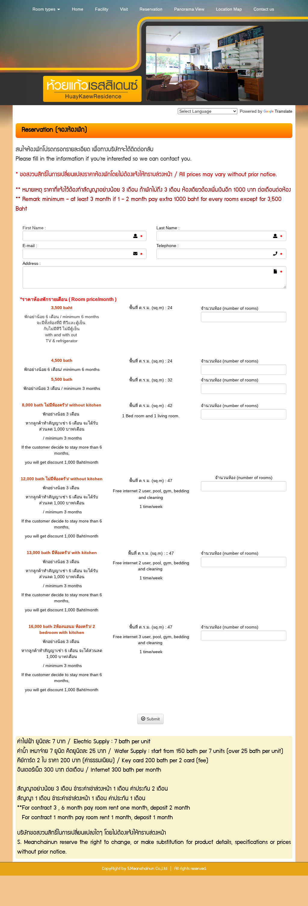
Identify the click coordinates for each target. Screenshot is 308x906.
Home (77, 9)
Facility (101, 9)
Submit (152, 718)
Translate (283, 111)
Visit (124, 9)
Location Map (229, 9)
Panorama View (189, 9)
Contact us (264, 9)
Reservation (151, 9)
